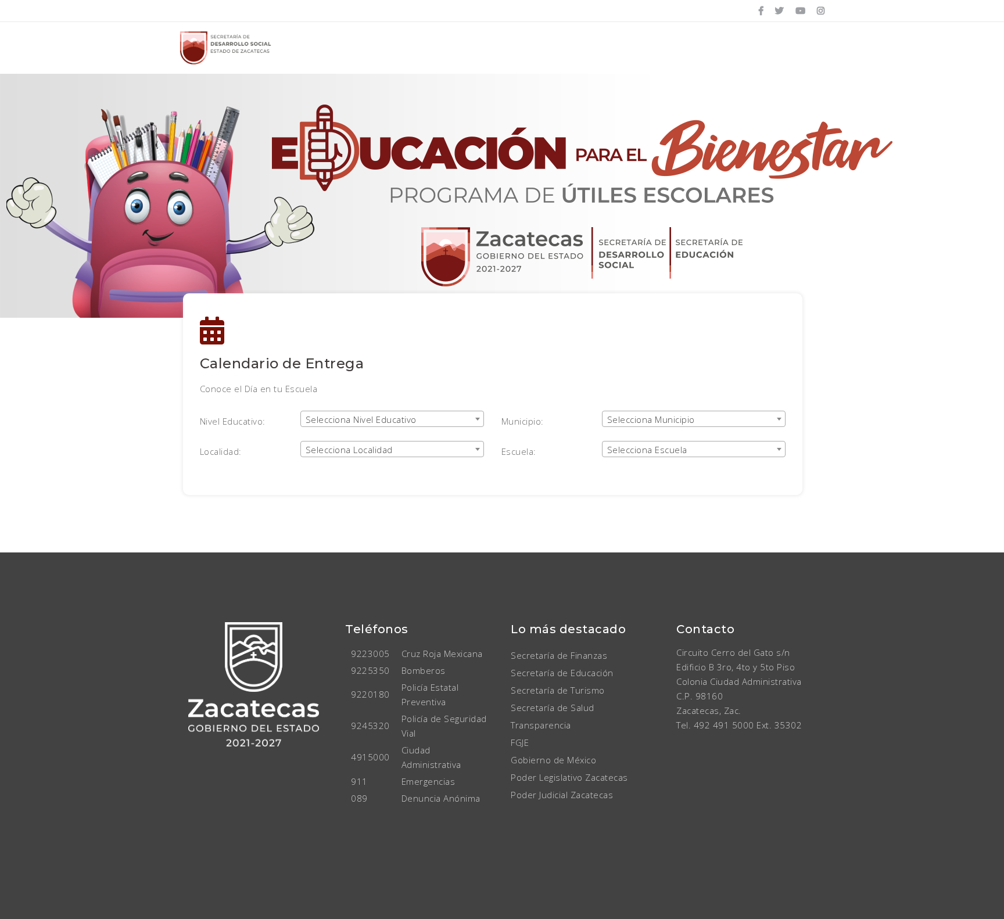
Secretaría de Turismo (558, 690)
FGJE (520, 742)
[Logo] (226, 47)
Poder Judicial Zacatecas (562, 794)
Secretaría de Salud (552, 707)
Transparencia (541, 725)
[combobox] (392, 419)
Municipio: (522, 421)
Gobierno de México (553, 760)
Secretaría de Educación (562, 673)
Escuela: (518, 451)
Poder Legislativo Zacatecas (569, 777)
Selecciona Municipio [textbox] (651, 419)
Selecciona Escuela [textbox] (647, 449)
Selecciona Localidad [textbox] (349, 449)
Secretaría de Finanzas (559, 655)
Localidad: (221, 451)
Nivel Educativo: (233, 421)
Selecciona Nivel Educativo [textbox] (361, 419)
